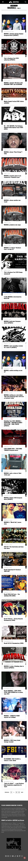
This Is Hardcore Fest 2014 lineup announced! (13, 273)
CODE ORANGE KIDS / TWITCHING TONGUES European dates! (13, 449)
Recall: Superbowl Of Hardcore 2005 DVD (12, 570)
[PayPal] (20, 856)
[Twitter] (8, 856)
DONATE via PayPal (6, 820)
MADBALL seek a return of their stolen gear (12, 474)
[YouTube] (13, 856)
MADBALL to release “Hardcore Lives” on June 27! (12, 248)
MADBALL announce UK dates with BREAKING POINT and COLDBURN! (13, 83)
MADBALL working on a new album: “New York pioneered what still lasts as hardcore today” (14, 396)
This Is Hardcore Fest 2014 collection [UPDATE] (11, 59)
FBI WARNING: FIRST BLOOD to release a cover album (12, 759)
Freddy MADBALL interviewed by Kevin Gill (12, 297)
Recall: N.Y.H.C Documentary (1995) (13, 643)
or (12, 820)
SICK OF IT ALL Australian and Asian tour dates (13, 547)
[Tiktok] (15, 856)
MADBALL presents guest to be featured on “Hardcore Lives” (12, 176)
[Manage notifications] (24, 858)
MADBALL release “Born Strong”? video (13, 152)
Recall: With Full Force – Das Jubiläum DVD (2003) (12, 595)
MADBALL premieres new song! (12, 225)
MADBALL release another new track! (12, 201)
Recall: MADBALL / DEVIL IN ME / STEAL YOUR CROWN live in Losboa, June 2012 (13, 692)
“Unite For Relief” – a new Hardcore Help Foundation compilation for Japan (14, 784)
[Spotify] (17, 856)
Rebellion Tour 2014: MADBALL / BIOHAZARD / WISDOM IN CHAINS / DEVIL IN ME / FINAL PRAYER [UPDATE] (13, 423)
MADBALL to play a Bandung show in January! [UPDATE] (14, 667)
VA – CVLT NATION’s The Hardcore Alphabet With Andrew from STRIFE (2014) (13, 127)
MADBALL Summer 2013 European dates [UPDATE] (13, 498)
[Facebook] (6, 856)
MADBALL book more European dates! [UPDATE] (12, 322)
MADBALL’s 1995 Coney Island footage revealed (12, 741)
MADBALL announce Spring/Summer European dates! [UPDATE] (13, 34)
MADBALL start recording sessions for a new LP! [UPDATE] (13, 346)
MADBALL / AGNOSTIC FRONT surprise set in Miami (12, 716)
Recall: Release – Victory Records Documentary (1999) (13, 619)
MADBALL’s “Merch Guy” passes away (12, 523)
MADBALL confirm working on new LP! (13, 371)
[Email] (22, 856)
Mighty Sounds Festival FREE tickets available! (14, 102)
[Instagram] (10, 856)
